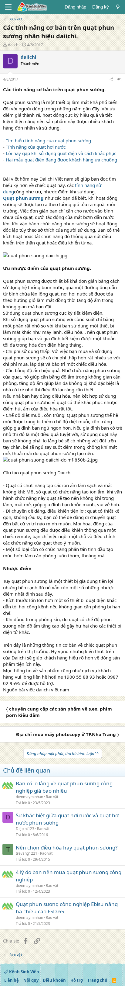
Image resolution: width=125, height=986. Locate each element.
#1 (119, 79)
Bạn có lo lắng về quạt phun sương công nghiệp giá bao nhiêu (64, 787)
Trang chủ (97, 980)
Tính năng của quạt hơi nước (36, 147)
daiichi (13, 44)
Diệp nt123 (25, 828)
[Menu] (8, 7)
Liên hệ (11, 980)
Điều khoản (54, 980)
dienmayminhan (29, 796)
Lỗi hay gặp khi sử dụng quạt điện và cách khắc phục (61, 153)
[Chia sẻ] (111, 79)
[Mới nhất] (118, 6)
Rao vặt (52, 796)
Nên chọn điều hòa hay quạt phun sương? (66, 847)
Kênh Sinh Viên (23, 971)
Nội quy (31, 980)
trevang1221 (26, 853)
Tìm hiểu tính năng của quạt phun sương (48, 140)
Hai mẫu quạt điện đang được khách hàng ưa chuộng (61, 160)
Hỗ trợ (76, 980)
